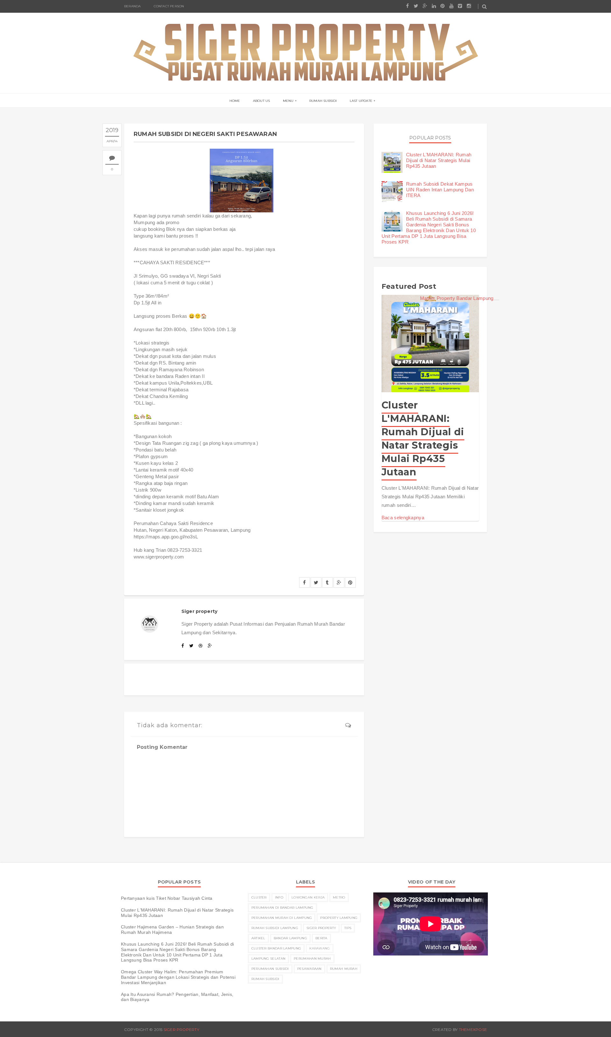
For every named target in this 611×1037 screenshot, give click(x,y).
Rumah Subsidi (323, 101)
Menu (288, 101)
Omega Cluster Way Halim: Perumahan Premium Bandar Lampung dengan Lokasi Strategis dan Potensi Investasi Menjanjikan (178, 977)
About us (261, 101)
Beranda (132, 6)
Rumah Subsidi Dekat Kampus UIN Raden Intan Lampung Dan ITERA (440, 189)
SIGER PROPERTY (181, 1029)
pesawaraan (309, 969)
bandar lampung (290, 938)
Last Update (361, 101)
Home (234, 101)
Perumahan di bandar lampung (282, 908)
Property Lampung (338, 918)
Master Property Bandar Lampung (457, 298)
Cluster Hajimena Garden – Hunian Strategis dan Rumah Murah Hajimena (172, 929)
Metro (339, 897)
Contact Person (169, 6)
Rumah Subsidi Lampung (274, 928)
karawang (319, 948)
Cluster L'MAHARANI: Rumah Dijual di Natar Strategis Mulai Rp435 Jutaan (439, 160)
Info (279, 897)
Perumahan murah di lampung (281, 918)
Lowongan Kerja (308, 897)
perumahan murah (312, 958)
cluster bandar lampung (276, 948)
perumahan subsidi (270, 969)
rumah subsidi (265, 979)
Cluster (259, 897)
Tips (347, 928)
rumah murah (343, 969)
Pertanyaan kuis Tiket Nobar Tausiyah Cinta (167, 898)
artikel (258, 938)
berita (321, 938)
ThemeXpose (473, 1029)
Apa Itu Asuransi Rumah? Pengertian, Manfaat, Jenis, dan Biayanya (177, 997)
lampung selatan (268, 958)
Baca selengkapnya (403, 517)
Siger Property (321, 928)
